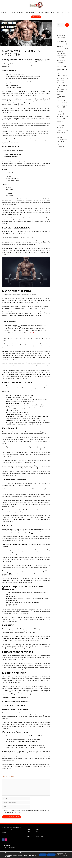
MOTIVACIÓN (61, 114)
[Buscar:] (61, 25)
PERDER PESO (61, 130)
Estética (59, 83)
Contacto (68, 12)
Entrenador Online (31, 12)
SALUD (59, 141)
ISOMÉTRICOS (61, 102)
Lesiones (59, 109)
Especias (59, 80)
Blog (52, 12)
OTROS (59, 125)
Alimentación (61, 48)
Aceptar (42, 854)
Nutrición (60, 119)
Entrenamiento (61, 78)
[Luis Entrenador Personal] (36, 4)
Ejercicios (60, 73)
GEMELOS (60, 92)
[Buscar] (67, 25)
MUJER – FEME (61, 116)
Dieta (41, 12)
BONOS (57, 12)
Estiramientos (61, 85)
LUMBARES (60, 111)
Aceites (59, 46)
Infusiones (60, 100)
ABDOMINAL (61, 41)
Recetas (59, 135)
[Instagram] (6, 839)
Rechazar (51, 854)
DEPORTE (60, 60)
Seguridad (60, 144)
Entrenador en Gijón (16, 12)
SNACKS (59, 146)
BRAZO (59, 51)
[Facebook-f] (3, 839)
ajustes (8, 856)
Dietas (59, 62)
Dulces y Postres (62, 69)
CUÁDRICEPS (61, 53)
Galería (46, 12)
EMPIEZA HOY (61, 75)
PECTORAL (60, 128)
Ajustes (60, 854)
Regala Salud (36, 17)
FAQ (62, 12)
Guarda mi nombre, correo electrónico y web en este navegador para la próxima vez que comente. (26, 811)
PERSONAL (60, 132)
